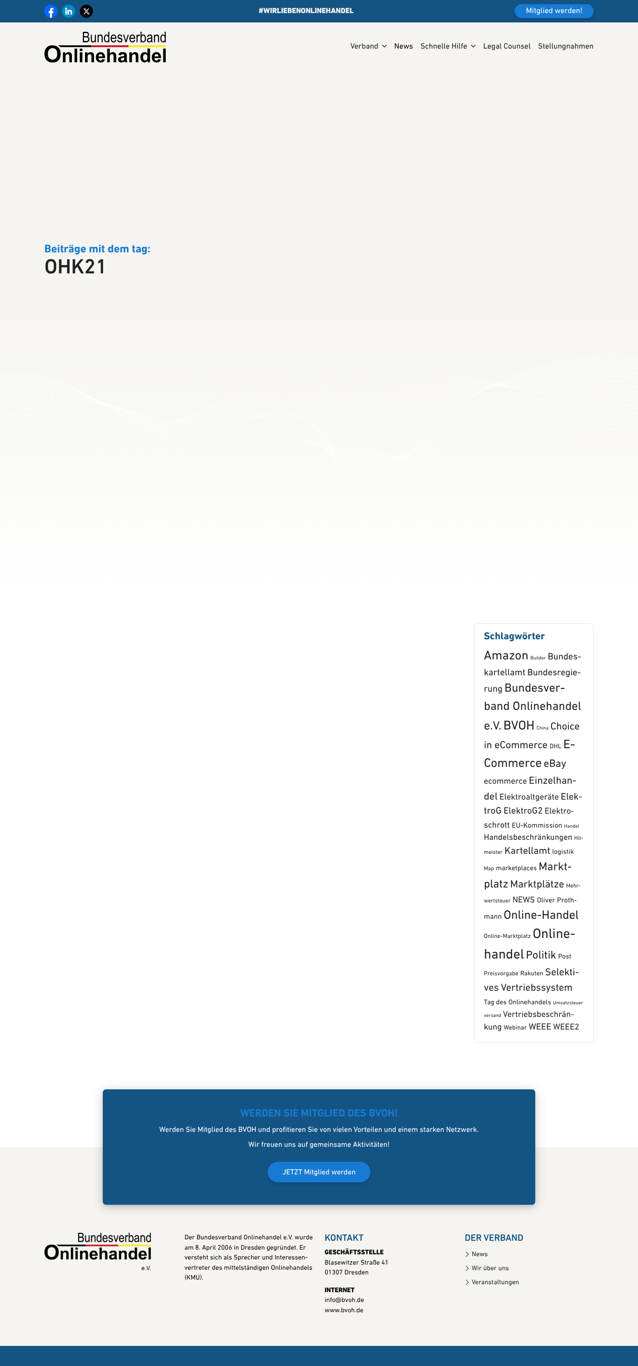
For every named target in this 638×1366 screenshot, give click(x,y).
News (403, 47)
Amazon (506, 698)
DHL (555, 789)
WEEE (540, 1069)
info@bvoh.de (344, 1341)
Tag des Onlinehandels (517, 1043)
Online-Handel (541, 957)
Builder (538, 699)
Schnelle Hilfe (443, 47)
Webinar (514, 1070)
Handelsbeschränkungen (528, 879)
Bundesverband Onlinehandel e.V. (532, 749)
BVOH (519, 767)
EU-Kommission (537, 867)
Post (564, 998)
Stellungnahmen (566, 47)
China (543, 769)
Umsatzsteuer (568, 1044)
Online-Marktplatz (507, 978)
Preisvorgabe (501, 1016)
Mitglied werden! (554, 11)
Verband (364, 47)
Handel (571, 868)
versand (492, 1056)
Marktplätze (537, 926)
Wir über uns (490, 1309)
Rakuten (531, 1016)
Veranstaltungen (495, 1323)
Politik (541, 997)
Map (489, 910)
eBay (555, 806)
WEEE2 (566, 1069)
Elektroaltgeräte (529, 838)
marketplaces (516, 910)
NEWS (523, 941)
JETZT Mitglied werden (319, 1214)
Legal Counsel (507, 47)
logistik (563, 893)
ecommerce (505, 823)
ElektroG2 (523, 853)
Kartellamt (527, 893)
